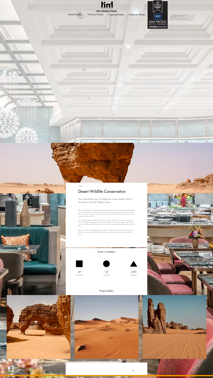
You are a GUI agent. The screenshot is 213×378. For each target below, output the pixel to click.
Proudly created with (112, 377)
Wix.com (119, 377)
